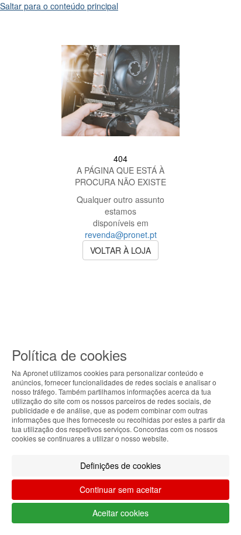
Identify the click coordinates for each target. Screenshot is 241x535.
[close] (208, 28)
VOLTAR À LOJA (120, 250)
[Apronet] (120, 145)
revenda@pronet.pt (121, 234)
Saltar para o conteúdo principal (59, 6)
